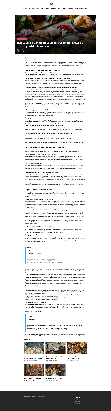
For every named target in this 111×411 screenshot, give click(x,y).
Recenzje (63, 8)
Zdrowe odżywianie (83, 8)
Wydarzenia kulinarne (72, 8)
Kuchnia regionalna (22, 39)
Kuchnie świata (35, 8)
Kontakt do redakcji (77, 401)
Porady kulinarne (45, 8)
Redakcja (31, 360)
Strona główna (76, 399)
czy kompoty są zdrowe (43, 270)
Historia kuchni (26, 8)
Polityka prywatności (77, 403)
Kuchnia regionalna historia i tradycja (54, 378)
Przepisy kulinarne (55, 8)
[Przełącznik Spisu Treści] (33, 59)
